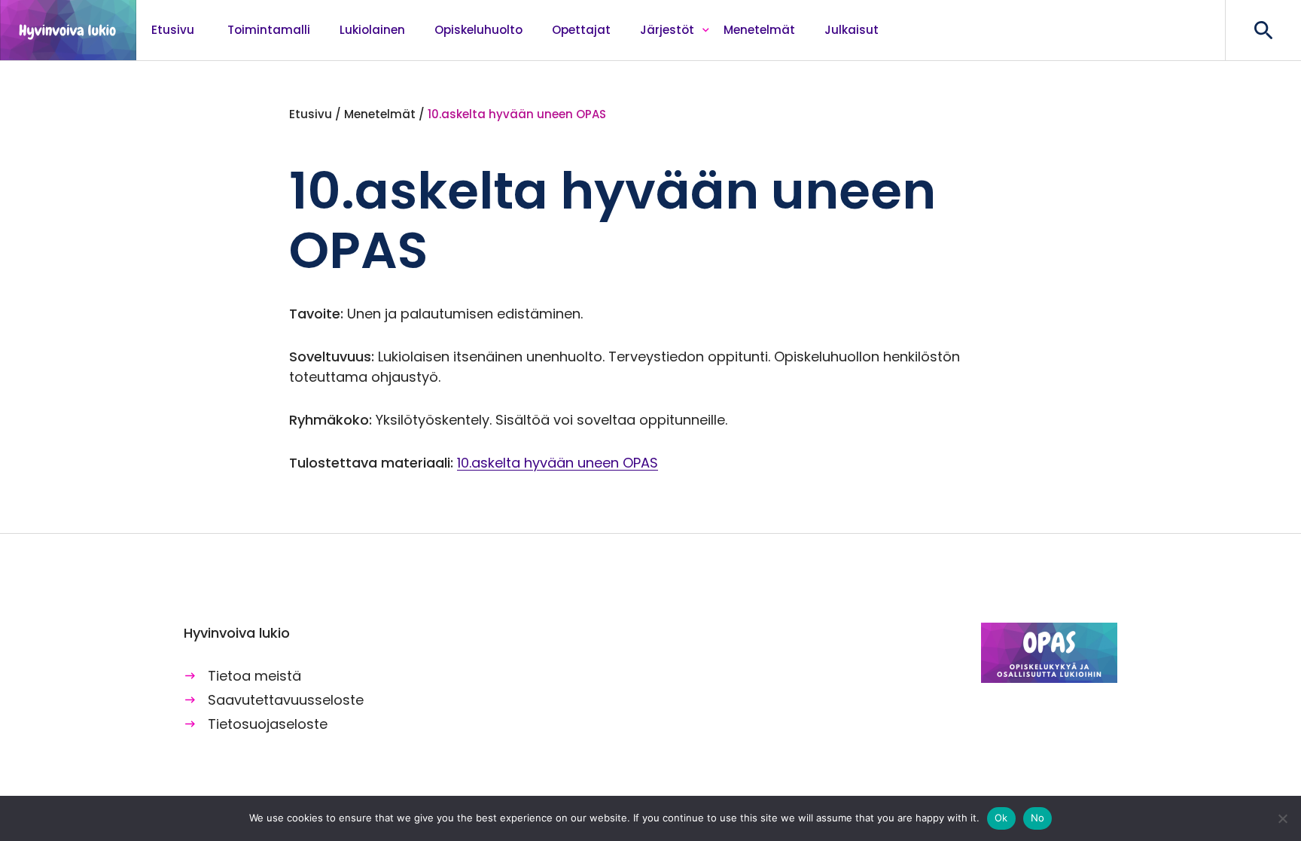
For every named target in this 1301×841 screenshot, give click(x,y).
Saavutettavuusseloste (286, 699)
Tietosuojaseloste (268, 724)
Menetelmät (380, 114)
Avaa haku (1263, 30)
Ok (1001, 818)
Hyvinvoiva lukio (68, 30)
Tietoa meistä (254, 675)
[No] (1282, 818)
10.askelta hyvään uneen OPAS (557, 462)
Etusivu (310, 114)
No (1038, 818)
